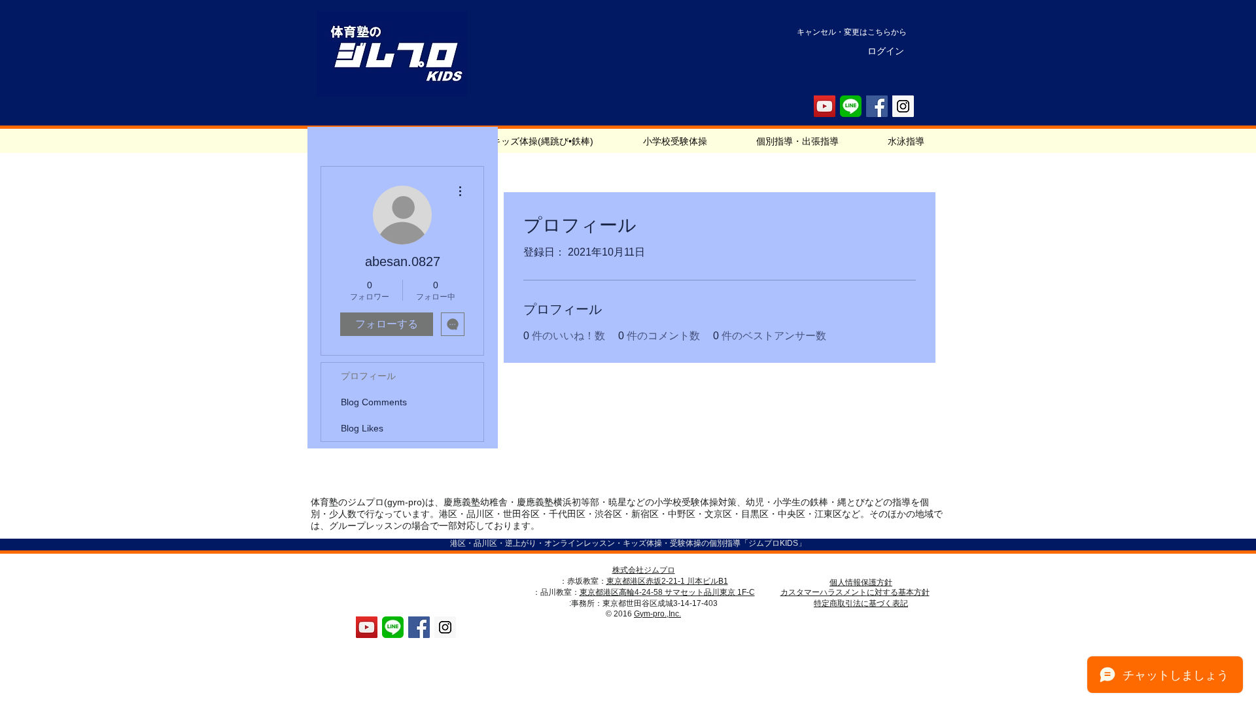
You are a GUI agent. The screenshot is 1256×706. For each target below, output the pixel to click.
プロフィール (368, 376)
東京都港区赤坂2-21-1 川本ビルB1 (667, 581)
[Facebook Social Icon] (877, 106)
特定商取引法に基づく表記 (861, 603)
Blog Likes (362, 428)
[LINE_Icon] (851, 106)
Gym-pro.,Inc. (657, 613)
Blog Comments (374, 402)
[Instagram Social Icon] (903, 106)
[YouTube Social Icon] (824, 106)
